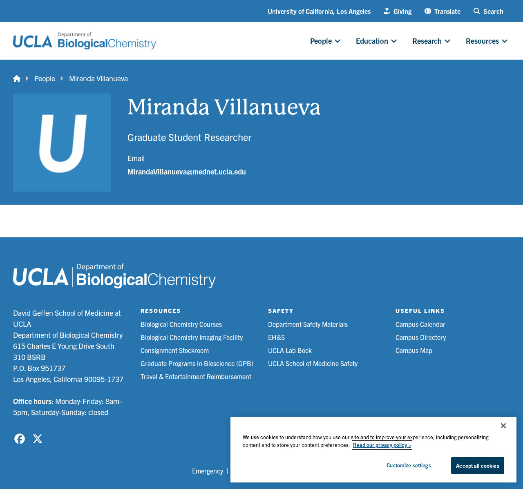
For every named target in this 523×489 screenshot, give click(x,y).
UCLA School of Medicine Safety (313, 363)
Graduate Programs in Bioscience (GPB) (197, 363)
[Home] (16, 78)
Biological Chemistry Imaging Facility (192, 337)
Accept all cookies (477, 465)
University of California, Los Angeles (319, 11)
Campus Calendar (420, 324)
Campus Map (414, 350)
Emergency (207, 471)
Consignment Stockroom (175, 350)
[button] (442, 11)
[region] (373, 449)
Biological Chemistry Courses (181, 324)
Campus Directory (421, 337)
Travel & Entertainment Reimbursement (196, 376)
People (44, 78)
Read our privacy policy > (382, 445)
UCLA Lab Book (290, 350)
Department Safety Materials (308, 324)
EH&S (276, 337)
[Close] (503, 426)
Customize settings (409, 465)
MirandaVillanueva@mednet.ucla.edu (186, 171)
